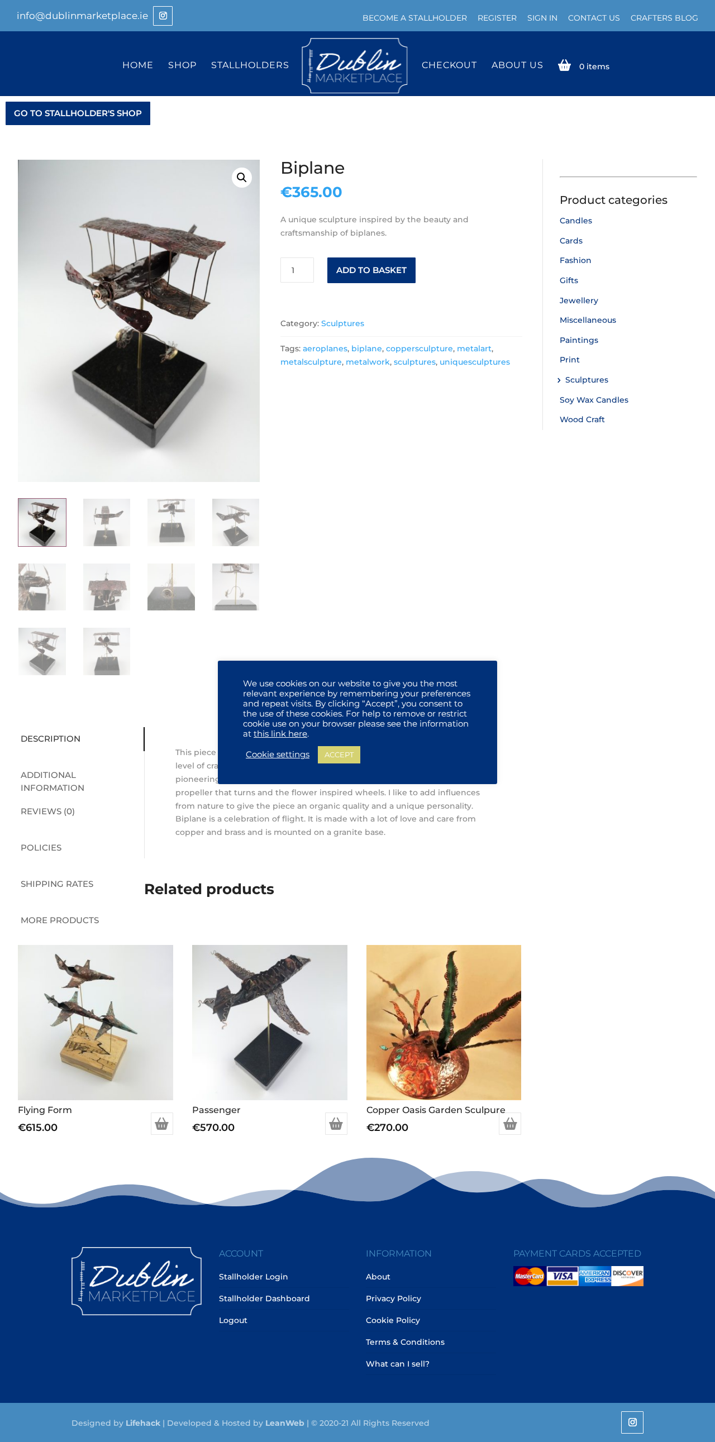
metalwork (368, 362)
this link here (280, 734)
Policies (41, 847)
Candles (576, 221)
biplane (366, 348)
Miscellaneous (588, 320)
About (378, 1277)
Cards (571, 241)
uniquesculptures (475, 362)
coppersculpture (419, 348)
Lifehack (143, 1423)
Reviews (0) (48, 811)
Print (570, 360)
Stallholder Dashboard (264, 1298)
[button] (242, 178)
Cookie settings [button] (277, 754)
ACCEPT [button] (339, 754)
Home (138, 65)
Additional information (52, 781)
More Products (60, 920)
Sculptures (342, 323)
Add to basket (371, 270)
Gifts (569, 280)
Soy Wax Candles (594, 400)
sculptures (415, 362)
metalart (474, 348)
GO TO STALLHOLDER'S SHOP (78, 113)
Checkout (449, 65)
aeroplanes (325, 348)
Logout (233, 1320)
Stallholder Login (253, 1277)
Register (497, 18)
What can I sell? (398, 1364)
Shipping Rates (57, 883)
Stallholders (250, 65)
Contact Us (594, 18)
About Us (518, 65)
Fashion (576, 260)
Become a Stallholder (415, 18)
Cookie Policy (393, 1320)
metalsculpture (311, 362)
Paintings (579, 340)
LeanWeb (284, 1423)
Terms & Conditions (405, 1342)
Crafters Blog (664, 18)
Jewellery (579, 300)
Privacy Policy (393, 1298)
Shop (182, 65)
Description (50, 738)
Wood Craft (582, 419)
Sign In (542, 18)
